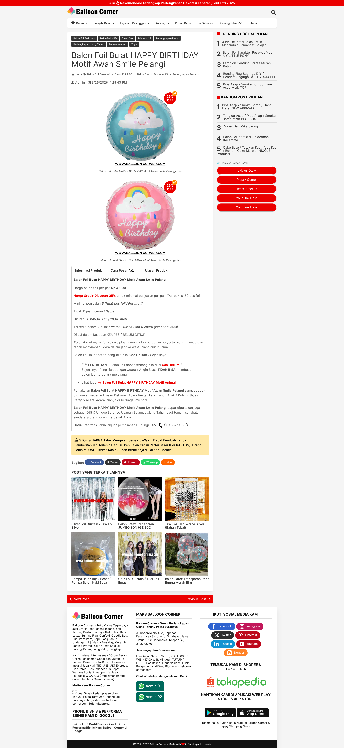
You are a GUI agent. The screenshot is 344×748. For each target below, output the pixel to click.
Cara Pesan (120, 270)
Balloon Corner (158, 744)
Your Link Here (246, 198)
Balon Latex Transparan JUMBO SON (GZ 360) (136, 526)
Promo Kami (183, 23)
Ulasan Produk (156, 270)
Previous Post (195, 599)
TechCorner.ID (246, 189)
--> (136, 382)
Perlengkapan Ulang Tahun (88, 44)
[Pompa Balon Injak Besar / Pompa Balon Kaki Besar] (93, 554)
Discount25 (144, 38)
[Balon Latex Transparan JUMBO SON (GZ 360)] (140, 499)
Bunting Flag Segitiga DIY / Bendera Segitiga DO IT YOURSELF (249, 75)
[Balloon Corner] (92, 12)
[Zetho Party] (210, 687)
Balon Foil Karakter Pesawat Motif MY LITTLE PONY (248, 54)
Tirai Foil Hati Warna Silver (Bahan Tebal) (184, 526)
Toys (134, 44)
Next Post (81, 599)
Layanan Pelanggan (133, 23)
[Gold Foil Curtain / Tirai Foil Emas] (140, 554)
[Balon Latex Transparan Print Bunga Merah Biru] (187, 554)
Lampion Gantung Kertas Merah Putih (247, 64)
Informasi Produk (88, 270)
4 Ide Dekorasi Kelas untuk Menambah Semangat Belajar (244, 43)
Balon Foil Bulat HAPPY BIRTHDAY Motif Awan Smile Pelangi (135, 59)
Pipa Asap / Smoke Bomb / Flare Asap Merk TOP (247, 85)
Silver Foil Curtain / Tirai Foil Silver (92, 526)
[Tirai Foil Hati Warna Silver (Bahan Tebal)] (187, 499)
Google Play (223, 714)
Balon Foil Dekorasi (84, 38)
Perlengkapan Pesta (167, 38)
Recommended (117, 44)
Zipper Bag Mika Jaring (240, 126)
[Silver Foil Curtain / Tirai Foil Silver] (93, 499)
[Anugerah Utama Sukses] (241, 687)
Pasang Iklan (228, 23)
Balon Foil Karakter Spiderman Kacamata (246, 138)
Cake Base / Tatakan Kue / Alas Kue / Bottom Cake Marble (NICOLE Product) (246, 150)
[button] (168, 462)
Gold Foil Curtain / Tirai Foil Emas (138, 580)
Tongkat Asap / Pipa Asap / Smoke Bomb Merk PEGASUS (249, 117)
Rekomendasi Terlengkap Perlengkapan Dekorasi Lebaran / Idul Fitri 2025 (172, 3)
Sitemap (254, 23)
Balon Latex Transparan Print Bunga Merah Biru (187, 580)
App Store (255, 714)
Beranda (81, 23)
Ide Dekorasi (205, 23)
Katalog (160, 23)
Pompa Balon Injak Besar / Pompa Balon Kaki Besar (91, 580)
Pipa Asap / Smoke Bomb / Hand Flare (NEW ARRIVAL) (247, 106)
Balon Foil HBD (108, 38)
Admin (80, 82)
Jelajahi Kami (102, 23)
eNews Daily (247, 170)
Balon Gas (127, 38)
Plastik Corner (247, 179)
